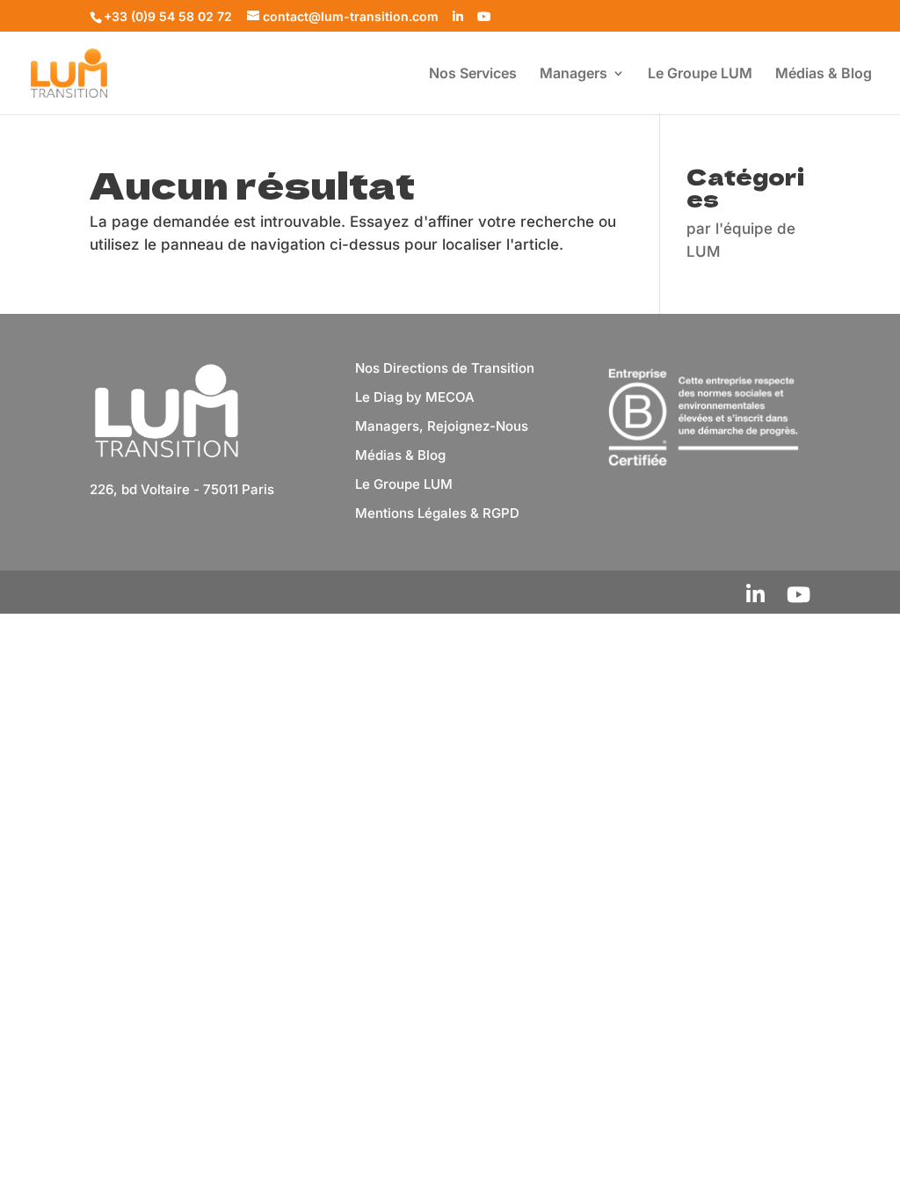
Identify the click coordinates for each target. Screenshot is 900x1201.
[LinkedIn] (458, 17)
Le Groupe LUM (700, 74)
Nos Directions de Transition (444, 368)
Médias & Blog (823, 74)
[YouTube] (484, 17)
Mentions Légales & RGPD (437, 513)
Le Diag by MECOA (415, 397)
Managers (573, 74)
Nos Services (473, 74)
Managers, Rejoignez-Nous (441, 426)
